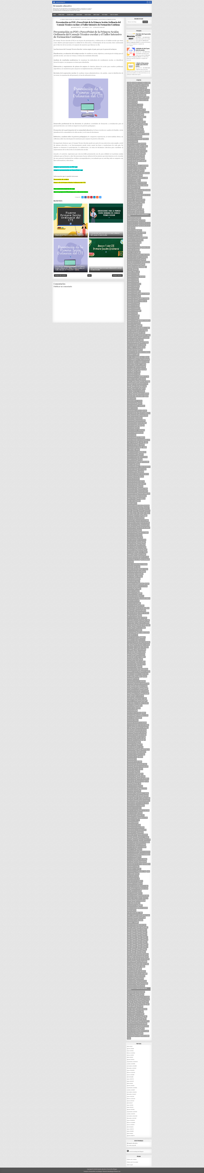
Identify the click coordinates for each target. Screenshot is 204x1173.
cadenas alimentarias (143, 185)
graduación (135, 557)
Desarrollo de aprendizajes (144, 352)
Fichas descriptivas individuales (134, 530)
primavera (146, 796)
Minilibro (133, 686)
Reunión (133, 900)
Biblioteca (142, 170)
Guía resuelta (130, 566)
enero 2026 (131, 1120)
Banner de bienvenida (141, 161)
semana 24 (145, 937)
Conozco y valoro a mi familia (133, 252)
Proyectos (139, 849)
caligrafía (142, 200)
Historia (136, 574)
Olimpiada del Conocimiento (142, 727)
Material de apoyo (131, 662)
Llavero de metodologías (144, 642)
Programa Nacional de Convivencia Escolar (136, 830)
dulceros (145, 410)
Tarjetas (142, 994)
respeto (140, 898)
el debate (146, 442)
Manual (133, 654)
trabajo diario (134, 1021)
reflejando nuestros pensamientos (135, 881)
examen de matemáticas (141, 496)
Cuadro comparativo (131, 330)
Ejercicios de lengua (131, 435)
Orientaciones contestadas (140, 732)
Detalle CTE (142, 357)
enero (140, 452)
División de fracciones (132, 403)
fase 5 (145, 513)
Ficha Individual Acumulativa (133, 523)
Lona (128, 644)
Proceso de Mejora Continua (142, 803)
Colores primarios (141, 233)
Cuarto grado (88, 14)
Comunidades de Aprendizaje (133, 245)
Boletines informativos (132, 185)
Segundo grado (70, 14)
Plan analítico (143, 752)
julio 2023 (130, 1057)
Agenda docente (130, 117)
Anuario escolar (140, 131)
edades (128, 415)
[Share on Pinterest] (91, 197)
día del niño (143, 369)
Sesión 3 (133, 959)
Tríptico (142, 1028)
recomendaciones (142, 861)
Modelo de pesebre (143, 686)
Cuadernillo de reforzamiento (133, 291)
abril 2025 (130, 1103)
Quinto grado (96, 14)
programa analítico (131, 815)
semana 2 (140, 934)
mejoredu (145, 676)
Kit (127, 610)
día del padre (130, 371)
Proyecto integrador (141, 844)
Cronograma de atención (132, 267)
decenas (143, 347)
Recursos (137, 874)
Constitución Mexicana (142, 257)
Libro (141, 630)
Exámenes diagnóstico (132, 503)
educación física (130, 418)
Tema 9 (147, 1004)
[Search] (150, 2)
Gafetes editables (142, 554)
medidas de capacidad (145, 671)
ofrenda (133, 727)
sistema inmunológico (132, 971)
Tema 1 (135, 1002)
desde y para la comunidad (133, 357)
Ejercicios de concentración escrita (135, 432)
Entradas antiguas (117, 275)
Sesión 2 (129, 959)
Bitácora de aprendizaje (132, 178)
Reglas (128, 888)
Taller (138, 983)
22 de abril (129, 90)
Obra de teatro (144, 715)
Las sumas (147, 620)
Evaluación (140, 486)
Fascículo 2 (146, 508)
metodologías (130, 683)
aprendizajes (145, 139)
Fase (128, 513)
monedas (142, 688)
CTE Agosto (129, 269)
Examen (133, 496)
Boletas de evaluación (132, 183)
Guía (139, 557)
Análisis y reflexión (139, 124)
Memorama (129, 679)
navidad (139, 700)
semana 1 (146, 927)
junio (148, 608)
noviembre (138, 708)
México (128, 686)
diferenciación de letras (142, 384)
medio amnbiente (138, 676)
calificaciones (139, 197)
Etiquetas (143, 484)
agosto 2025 (131, 1109)
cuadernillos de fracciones (133, 306)
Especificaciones (145, 462)
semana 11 (134, 930)
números (144, 713)
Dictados (134, 384)
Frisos (136, 552)
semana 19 (134, 934)
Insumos (140, 593)
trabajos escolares (131, 1026)
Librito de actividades (140, 627)
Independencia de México (132, 584)
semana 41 (139, 949)
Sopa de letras (130, 976)
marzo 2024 (130, 1074)
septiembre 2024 (132, 1087)
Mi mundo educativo (62, 6)
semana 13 (144, 930)
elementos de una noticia (132, 452)
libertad (129, 627)
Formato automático (131, 544)
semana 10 (129, 930)
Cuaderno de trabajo (131, 325)
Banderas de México (140, 156)
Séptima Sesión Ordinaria (138, 956)
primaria (141, 796)
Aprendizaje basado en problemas (134, 139)
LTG (136, 652)
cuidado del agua (131, 340)
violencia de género (145, 1036)
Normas (137, 705)
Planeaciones (130, 766)
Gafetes (135, 554)
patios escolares (137, 739)
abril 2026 (130, 1127)
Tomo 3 (132, 1019)
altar (139, 122)
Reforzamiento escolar (132, 883)
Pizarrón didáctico (131, 752)
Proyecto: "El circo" (131, 849)
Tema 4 (128, 1004)
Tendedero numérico (131, 1006)
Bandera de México (131, 156)
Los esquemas (137, 647)
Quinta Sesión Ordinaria (141, 859)
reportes (140, 893)
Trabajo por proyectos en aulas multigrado (137, 1023)
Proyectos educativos (145, 852)
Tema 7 (140, 1004)
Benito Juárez (136, 170)
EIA (143, 425)
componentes (144, 237)
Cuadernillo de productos (133, 289)
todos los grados (139, 1016)
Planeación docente (131, 764)
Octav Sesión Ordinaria (132, 725)
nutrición (138, 715)
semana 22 (134, 937)
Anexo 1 (145, 124)
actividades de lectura (132, 102)
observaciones (138, 718)
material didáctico (141, 664)
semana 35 (145, 944)
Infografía (147, 584)
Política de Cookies (132, 1159)
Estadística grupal (142, 469)
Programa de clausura (132, 817)
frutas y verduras (143, 552)
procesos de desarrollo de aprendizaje (135, 805)
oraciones (132, 730)
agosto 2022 (130, 1048)
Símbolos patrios (131, 969)
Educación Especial (143, 415)
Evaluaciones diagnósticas (144, 493)
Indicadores (141, 584)
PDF (73, 19)
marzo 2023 (130, 1055)
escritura (140, 459)
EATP (138, 413)
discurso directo (131, 396)
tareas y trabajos (131, 994)
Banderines (129, 161)
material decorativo (131, 664)
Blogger (115, 1169)
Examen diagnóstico (141, 498)
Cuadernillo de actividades (133, 274)
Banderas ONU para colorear (133, 158)
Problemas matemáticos (144, 800)
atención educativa (141, 148)
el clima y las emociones (132, 442)
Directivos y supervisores (139, 391)
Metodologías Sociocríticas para (141, 683)
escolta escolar (143, 457)
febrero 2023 (131, 1053)
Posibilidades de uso (139, 781)
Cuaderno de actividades (132, 320)
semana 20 (144, 934)
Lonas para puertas (137, 644)
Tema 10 (139, 1002)
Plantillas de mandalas (132, 774)
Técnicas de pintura (145, 999)
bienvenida (147, 173)
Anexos (141, 129)
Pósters (146, 781)
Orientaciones (130, 732)
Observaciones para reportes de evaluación (136, 722)
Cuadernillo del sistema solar (134, 296)
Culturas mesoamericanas (133, 342)
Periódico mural (130, 747)
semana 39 (145, 947)
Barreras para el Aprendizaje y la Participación (137, 166)
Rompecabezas (137, 903)
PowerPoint (77, 19)
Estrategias (129, 476)
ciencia (128, 228)
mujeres (146, 688)
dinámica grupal (135, 386)
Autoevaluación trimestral (133, 153)
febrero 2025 (131, 1098)
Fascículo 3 (129, 510)
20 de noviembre (144, 85)
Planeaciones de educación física (141, 766)
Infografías (129, 586)
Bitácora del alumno (143, 178)
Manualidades (130, 657)
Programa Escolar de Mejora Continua (135, 827)
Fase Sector (136, 515)
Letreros (148, 625)
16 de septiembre (130, 85)
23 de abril (141, 90)
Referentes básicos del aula (133, 878)
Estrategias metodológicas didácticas (135, 481)
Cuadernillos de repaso (132, 313)
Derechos (140, 350)
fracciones (140, 549)
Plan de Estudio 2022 (132, 754)
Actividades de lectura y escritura (135, 105)
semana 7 (134, 952)
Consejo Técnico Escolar (66, 19)
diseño (146, 396)
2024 (131, 88)
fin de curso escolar (131, 542)
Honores (141, 574)
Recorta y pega (142, 871)
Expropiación (146, 506)
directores (129, 393)
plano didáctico (130, 771)
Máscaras (129, 659)
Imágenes (138, 579)
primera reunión (146, 798)
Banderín (143, 158)
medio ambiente (130, 676)
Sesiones (147, 959)
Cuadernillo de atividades (132, 279)
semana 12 (139, 930)
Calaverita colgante (135, 187)
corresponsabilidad (136, 264)
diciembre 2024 (131, 1094)
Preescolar (140, 786)
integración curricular (132, 596)
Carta (140, 207)
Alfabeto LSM (140, 119)
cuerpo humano (146, 335)
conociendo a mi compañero (133, 250)
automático (142, 153)
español (139, 462)
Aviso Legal (130, 1164)
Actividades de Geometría (132, 100)
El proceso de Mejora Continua (134, 447)
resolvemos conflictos (132, 898)
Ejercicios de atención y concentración (136, 430)
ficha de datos (130, 518)
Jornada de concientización (133, 601)
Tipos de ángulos (131, 1014)
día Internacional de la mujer (133, 374)
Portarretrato (130, 781)
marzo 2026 (130, 1124)
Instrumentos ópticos (132, 593)
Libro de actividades (131, 632)
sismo (140, 969)
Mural (128, 696)
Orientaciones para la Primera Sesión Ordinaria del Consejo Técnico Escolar (105, 234)
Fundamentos (130, 554)
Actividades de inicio (143, 100)
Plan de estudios (141, 754)
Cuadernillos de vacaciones (133, 315)
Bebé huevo (129, 170)
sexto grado (146, 964)
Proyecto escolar (131, 844)
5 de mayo (147, 92)
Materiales (139, 666)
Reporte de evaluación (136, 891)
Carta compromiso (131, 209)
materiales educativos (132, 669)
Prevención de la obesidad (143, 793)
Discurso (135, 393)
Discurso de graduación (143, 393)
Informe (135, 586)
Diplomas (129, 388)
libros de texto (134, 635)
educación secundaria (132, 425)
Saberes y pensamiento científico (134, 915)
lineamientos (142, 637)
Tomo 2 (128, 1019)
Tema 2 (143, 1002)
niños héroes (130, 703)
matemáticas (135, 659)
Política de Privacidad (132, 1162)
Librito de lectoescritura (133, 630)
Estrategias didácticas (138, 476)
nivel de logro (137, 703)
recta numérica (130, 874)
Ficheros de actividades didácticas (135, 537)
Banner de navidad (131, 163)
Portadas (143, 776)
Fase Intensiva (130, 515)
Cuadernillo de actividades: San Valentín (136, 276)
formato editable (131, 547)
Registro (140, 883)
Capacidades (130, 204)
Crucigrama (141, 267)
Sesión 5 (142, 959)
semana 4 (129, 949)
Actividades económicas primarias (134, 107)
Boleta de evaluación (131, 180)
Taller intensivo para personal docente (136, 992)
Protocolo (135, 839)
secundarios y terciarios (132, 922)
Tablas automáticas (131, 981)
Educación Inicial (131, 420)
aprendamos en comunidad (143, 134)
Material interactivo (131, 666)
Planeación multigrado (142, 764)
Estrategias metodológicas (133, 479)
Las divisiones (144, 618)
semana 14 (129, 932)
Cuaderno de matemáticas (144, 320)
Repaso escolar (144, 888)
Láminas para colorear (132, 615)
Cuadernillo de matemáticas (133, 286)
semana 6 (129, 952)
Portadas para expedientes (143, 778)
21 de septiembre (143, 88)
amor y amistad (130, 124)
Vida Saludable (130, 1036)
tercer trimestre (131, 1009)
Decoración (134, 350)
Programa (140, 813)
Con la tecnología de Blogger (136, 1151)
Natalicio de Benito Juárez (140, 698)
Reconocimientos (146, 864)
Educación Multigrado (140, 420)
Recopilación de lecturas (132, 871)
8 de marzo (134, 95)
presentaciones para (131, 793)
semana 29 (129, 942)
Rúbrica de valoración (143, 908)
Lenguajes (139, 625)
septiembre (129, 956)
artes (128, 148)
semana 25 (129, 939)
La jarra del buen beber (132, 613)
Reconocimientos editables (133, 866)
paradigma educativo (131, 737)
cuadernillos (130, 301)
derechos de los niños (132, 352)
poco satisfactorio (131, 776)
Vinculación (137, 1036)
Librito (133, 627)
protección (129, 839)
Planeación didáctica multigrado (134, 761)
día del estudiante (131, 367)
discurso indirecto (140, 396)
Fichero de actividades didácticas (134, 535)
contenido (143, 259)
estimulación (141, 471)
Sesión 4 (138, 959)
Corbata (129, 264)
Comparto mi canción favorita (133, 237)
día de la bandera (131, 359)
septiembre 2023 (132, 1061)
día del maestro (136, 369)
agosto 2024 (130, 1085)
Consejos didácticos (131, 257)
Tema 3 (131, 1002)
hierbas (144, 571)
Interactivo (141, 596)
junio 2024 (130, 1081)
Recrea (148, 871)
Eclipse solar (143, 413)
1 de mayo (129, 83)
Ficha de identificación (139, 518)
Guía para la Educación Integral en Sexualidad (137, 564)
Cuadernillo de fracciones (133, 281)
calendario (147, 190)
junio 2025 (130, 1107)
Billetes (129, 175)
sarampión (136, 917)
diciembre (129, 384)
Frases (145, 549)
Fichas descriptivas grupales (143, 527)
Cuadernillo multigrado (132, 298)
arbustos (142, 146)
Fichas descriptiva (145, 525)
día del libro (130, 369)
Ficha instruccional (145, 523)
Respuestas (145, 898)
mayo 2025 (130, 1105)
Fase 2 (134, 513)
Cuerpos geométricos (132, 337)
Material (141, 659)
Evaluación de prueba (142, 488)
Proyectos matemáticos (144, 854)
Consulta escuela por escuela (133, 259)
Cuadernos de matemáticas (133, 328)
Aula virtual (130, 151)
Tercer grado (79, 14)
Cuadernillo (135, 269)
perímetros (139, 744)
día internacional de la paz (133, 376)
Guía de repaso (130, 562)
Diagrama (144, 379)
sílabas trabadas (141, 966)
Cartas (137, 212)
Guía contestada (145, 557)
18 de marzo (137, 85)
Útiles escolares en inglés (133, 1033)
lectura (136, 622)
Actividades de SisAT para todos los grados (142, 49)
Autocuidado (136, 151)
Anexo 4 (137, 126)
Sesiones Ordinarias (131, 961)
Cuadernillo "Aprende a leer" (133, 272)
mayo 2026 (130, 1129)
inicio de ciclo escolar (142, 586)
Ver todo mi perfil (131, 1145)
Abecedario (140, 95)
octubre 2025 (131, 1113)
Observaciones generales (132, 720)
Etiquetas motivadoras (132, 486)
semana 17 (145, 932)
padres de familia (142, 735)
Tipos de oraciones (140, 1014)
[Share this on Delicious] (100, 197)
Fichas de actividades (135, 525)
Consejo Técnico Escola (132, 254)
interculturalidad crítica (133, 598)
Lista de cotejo (141, 640)
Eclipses (148, 413)
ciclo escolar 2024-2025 (144, 223)
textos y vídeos (139, 1011)
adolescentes (137, 114)
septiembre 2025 (132, 1111)
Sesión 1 (146, 956)
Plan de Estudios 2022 (132, 757)
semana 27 (140, 939)
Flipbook (139, 542)
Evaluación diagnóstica (132, 491)
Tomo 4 (136, 1019)
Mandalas (129, 654)
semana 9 (144, 952)
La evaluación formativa (140, 610)
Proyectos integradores (132, 854)
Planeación (140, 757)
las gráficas (130, 620)
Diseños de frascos (131, 398)
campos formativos (140, 202)
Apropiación (143, 144)
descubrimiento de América (133, 354)
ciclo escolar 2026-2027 (144, 225)
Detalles (147, 357)
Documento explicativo (132, 408)
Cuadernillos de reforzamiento (134, 310)
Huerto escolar (130, 576)
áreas (146, 146)
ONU (128, 730)
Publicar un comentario (99, 27)
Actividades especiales (132, 109)
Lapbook (140, 615)
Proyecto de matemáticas (132, 842)
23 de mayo (147, 90)
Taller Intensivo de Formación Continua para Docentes (137, 988)
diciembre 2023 (131, 1068)
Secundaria (140, 920)
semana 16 (140, 932)
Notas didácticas (131, 708)
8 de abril (129, 95)
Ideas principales (138, 576)
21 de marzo (136, 88)
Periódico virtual (139, 747)
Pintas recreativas (131, 749)
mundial (129, 693)
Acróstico (129, 97)
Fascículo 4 (135, 510)
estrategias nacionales (132, 484)
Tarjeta (137, 994)
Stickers (136, 976)
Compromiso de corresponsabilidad (135, 240)
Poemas (138, 776)
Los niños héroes (144, 647)
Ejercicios (137, 428)
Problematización (131, 803)
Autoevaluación (143, 151)
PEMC (139, 742)
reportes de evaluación (132, 895)
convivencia (147, 262)
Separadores (145, 954)
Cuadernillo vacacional (144, 298)
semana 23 (140, 937)
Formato (144, 542)
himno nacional (130, 574)
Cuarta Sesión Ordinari (142, 330)
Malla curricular (141, 652)
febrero (145, 515)
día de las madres (145, 362)
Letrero (143, 625)
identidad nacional (131, 579)
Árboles (137, 146)
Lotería (135, 649)
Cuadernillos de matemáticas (133, 308)
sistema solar (130, 973)
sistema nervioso (142, 971)
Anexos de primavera (131, 131)
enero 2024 (130, 1070)
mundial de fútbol (136, 693)
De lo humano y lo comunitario (134, 347)
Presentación (83, 19)
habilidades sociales (143, 569)
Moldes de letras (135, 688)
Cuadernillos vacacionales (133, 318)
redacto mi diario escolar (133, 876)
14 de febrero (147, 83)
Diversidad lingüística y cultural (134, 401)
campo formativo (131, 202)
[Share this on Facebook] (85, 197)
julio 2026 (130, 1133)
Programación (140, 832)
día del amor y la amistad (140, 364)
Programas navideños (143, 835)
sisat (137, 969)
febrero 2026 (131, 1122)
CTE (146, 267)
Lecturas (129, 625)
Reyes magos (130, 903)
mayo (139, 669)
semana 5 (145, 949)
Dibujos (137, 381)
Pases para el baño (141, 737)
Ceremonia (138, 218)
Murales (132, 696)
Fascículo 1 (140, 508)
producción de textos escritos (134, 808)
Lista (136, 640)
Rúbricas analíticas (131, 910)
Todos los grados (114, 14)
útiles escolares (145, 1031)
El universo (137, 449)
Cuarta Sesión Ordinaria (132, 332)
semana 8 (139, 952)
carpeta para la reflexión (132, 207)
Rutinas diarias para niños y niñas (134, 913)
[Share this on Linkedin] (94, 197)
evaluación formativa (143, 491)
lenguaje (134, 625)
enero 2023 (130, 1050)
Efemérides (140, 425)
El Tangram (144, 447)
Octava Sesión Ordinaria (143, 725)
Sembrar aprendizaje (131, 954)
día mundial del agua (144, 376)
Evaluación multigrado (132, 493)
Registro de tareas (144, 886)
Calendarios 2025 (131, 197)
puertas (139, 856)
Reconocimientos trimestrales (134, 869)
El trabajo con (130, 449)
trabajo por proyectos (144, 1021)
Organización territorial (140, 730)
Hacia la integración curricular (134, 571)
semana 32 (129, 944)
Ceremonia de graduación (132, 220)
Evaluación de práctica (132, 488)
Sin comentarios (146, 37)
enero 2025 (130, 1096)
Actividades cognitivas (144, 97)
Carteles (142, 212)
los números (130, 649)
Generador (129, 557)
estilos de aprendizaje (132, 471)
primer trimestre (138, 798)
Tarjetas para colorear (132, 999)
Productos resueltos (132, 813)
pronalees (135, 837)
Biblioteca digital (131, 173)
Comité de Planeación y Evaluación (134, 235)
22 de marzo (135, 90)
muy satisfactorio (139, 696)
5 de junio (142, 92)
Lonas (131, 644)
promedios (129, 837)
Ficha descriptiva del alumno (142, 520)
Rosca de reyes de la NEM (132, 905)
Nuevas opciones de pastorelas (134, 713)
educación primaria (142, 423)
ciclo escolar (142, 220)
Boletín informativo (142, 183)
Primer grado (61, 14)
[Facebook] (147, 2)
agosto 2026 (130, 1135)
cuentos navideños (138, 335)
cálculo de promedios (132, 190)
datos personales (142, 345)
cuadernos (139, 325)
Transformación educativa (143, 1026)
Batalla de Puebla (142, 168)
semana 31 (145, 942)
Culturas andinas (139, 340)
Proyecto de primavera (144, 842)
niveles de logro (130, 705)
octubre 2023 (131, 1063)
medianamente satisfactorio (133, 671)
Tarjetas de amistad (131, 997)
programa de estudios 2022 (133, 820)
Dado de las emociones (132, 345)
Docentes (140, 403)
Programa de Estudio (142, 817)
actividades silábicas (132, 112)
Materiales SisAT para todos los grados (143, 34)
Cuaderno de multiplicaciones (133, 323)
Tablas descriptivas (131, 983)
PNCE (142, 774)
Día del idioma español (141, 367)
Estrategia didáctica (144, 474)
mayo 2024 (130, 1079)
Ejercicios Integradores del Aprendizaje (136, 437)
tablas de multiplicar (141, 981)
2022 (128, 88)
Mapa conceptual (138, 657)
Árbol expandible (131, 146)
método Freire (136, 679)
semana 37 (135, 947)
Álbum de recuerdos (131, 119)
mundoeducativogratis (60, 2)
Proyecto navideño (142, 847)
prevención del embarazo (132, 796)
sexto (141, 964)
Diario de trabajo (131, 381)
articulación (133, 148)
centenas (133, 218)
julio (145, 608)
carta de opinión (140, 209)
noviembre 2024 (132, 1092)
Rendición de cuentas (135, 888)
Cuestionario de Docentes (143, 337)
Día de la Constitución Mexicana (142, 359)
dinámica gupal (143, 386)
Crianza (143, 264)
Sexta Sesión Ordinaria (142, 961)
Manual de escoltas (140, 654)
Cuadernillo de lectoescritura (134, 284)
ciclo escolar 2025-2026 (132, 225)
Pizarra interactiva (145, 749)
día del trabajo (137, 371)
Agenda (142, 114)
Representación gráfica (143, 895)
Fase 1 (131, 513)
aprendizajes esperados (132, 141)
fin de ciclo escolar (141, 540)
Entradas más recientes (60, 275)
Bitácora (140, 175)
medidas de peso (130, 674)
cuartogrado (130, 335)
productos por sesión (144, 810)
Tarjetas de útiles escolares (143, 997)
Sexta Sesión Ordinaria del (133, 964)
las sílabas (141, 620)
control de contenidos (138, 262)
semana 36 (129, 947)
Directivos (129, 391)
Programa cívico (140, 815)
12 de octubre (140, 83)
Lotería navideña (130, 652)
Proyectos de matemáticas (133, 852)
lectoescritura (130, 622)
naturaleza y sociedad (132, 700)
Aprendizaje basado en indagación (134, 136)
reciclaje (136, 861)
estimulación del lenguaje (132, 474)
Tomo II (144, 1019)
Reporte (129, 891)
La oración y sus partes (143, 613)
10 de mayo (134, 83)
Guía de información (145, 559)
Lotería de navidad (142, 649)
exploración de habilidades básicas (135, 506)
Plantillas (137, 771)
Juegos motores (139, 608)
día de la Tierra (137, 362)
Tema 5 (132, 1004)
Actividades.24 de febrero (143, 112)
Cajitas (128, 187)
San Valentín (130, 917)
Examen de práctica (131, 498)
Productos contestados (132, 810)
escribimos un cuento (132, 459)
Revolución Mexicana (140, 900)
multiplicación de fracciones (133, 691)
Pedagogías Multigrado (132, 742)
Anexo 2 (128, 126)
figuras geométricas (131, 540)
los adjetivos (130, 647)
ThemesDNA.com (93, 1171)
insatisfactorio (130, 588)
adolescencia (130, 114)
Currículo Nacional (144, 342)
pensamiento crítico (131, 744)
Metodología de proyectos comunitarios (136, 681)
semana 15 (134, 932)
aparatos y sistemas (131, 134)
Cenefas (129, 218)
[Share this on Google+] (88, 197)
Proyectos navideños (132, 856)
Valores (141, 1033)
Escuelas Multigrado (131, 462)
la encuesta (131, 610)
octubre (129, 727)
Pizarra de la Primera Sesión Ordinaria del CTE (69, 235)
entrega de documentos (132, 454)
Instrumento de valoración (133, 591)
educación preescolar (132, 423)
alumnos (143, 122)
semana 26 (135, 939)
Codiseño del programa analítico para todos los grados (142, 64)
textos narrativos (131, 1011)
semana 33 (135, 944)
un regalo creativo (131, 1031)
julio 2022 (129, 1046)
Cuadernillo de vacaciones (143, 293)
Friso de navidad (130, 552)
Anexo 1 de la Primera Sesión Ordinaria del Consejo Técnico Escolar (106, 269)
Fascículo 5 (141, 510)
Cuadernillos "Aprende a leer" (140, 301)
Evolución (129, 496)
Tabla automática (131, 978)
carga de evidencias (137, 204)
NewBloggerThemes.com (114, 1171)
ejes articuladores (141, 440)
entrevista (141, 454)
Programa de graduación (132, 822)
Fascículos (147, 510)
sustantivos (142, 976)
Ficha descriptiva (131, 520)
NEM (143, 700)
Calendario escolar (131, 195)
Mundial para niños (144, 693)
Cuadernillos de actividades (133, 303)
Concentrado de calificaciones (134, 247)
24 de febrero (130, 92)
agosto (144, 117)
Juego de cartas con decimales (134, 603)
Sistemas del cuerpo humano (140, 973)
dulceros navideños (131, 413)
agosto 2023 (130, 1059)
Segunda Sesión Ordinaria (132, 925)
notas (141, 705)
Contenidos (129, 262)
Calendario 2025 (139, 192)
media (142, 669)
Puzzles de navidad (131, 859)
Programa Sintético (131, 832)
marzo (143, 657)
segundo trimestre (131, 927)
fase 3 (138, 513)
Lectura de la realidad (144, 622)
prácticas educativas (132, 786)
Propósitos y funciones (143, 837)
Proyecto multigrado (132, 847)
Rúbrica (140, 905)
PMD (139, 774)
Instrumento (138, 588)
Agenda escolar (138, 117)
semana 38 (140, 947)
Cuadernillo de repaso (132, 293)
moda (137, 686)
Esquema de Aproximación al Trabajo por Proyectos (138, 466)
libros (128, 635)
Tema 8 (143, 1004)
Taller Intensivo (144, 983)
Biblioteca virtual (140, 173)
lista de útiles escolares (132, 642)
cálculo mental (141, 190)
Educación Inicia (138, 418)
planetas (141, 769)
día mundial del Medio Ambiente (134, 379)
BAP (137, 163)
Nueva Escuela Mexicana (132, 710)
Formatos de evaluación (141, 547)
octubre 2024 (131, 1090)
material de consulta (140, 662)
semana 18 (129, 934)
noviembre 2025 (132, 1116)
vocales (129, 1038)
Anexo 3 (133, 126)
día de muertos (130, 364)
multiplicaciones (144, 691)
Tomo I (140, 1019)
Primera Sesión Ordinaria (92, 19)
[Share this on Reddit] (97, 197)
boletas (138, 180)
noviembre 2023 (132, 1066)
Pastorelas (129, 739)
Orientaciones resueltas (132, 735)
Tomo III (129, 1021)
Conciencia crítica (146, 247)
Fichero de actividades (143, 532)
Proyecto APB (147, 839)
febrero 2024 (131, 1072)
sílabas (134, 966)
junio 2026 (130, 1131)
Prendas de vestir (143, 788)
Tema (128, 1002)
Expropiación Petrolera (132, 508)
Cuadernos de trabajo (145, 328)
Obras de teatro (130, 718)
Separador (139, 954)
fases (141, 515)
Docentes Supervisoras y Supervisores (136, 406)
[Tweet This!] (82, 197)
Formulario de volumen (132, 549)
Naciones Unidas (130, 698)
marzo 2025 (130, 1100)
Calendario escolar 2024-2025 (143, 195)
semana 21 (129, 937)
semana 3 (135, 942)
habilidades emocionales (132, 569)
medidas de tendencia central (141, 674)
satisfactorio (142, 917)
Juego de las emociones (132, 605)
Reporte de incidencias (132, 893)
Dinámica (129, 386)
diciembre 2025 (131, 1118)
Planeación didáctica (131, 759)
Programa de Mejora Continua (133, 825)
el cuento (141, 442)
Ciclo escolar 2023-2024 (132, 223)
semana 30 (139, 942)
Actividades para (141, 109)
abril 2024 (130, 1076)
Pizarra (138, 749)
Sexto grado (104, 14)
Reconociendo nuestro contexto (134, 864)
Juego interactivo (131, 608)
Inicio (54, 14)
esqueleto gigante (131, 464)
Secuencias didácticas (132, 920)
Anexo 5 (141, 126)
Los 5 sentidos (146, 644)
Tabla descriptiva (140, 978)
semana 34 (140, 944)
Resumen (129, 900)
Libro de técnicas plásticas (143, 632)
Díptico (143, 388)
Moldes (128, 688)
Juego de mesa (141, 605)
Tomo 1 (145, 1016)
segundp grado (140, 927)
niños (146, 700)
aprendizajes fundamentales (133, 144)
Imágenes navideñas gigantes (133, 581)
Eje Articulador (130, 428)
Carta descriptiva (131, 212)
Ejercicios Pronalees (131, 440)
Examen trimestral (131, 501)
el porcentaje (141, 445)
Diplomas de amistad (136, 388)
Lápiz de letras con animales (133, 618)
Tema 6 (136, 1004)
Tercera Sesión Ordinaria (141, 1009)
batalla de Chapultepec (132, 168)
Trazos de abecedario (132, 1028)
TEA (139, 999)
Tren (139, 1028)
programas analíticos (132, 835)
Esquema (138, 464)
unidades (138, 1031)
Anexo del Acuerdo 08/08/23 (133, 129)
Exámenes (138, 501)
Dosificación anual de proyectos (134, 410)
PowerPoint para (137, 783)
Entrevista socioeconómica (133, 457)
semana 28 (145, 939)
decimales (129, 350)
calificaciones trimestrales (133, 200)
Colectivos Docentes (132, 233)
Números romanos (131, 715)
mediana (146, 669)
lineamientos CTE (131, 640)
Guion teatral (137, 566)
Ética (139, 484)
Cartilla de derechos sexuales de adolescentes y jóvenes (138, 215)
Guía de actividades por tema (133, 559)
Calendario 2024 (130, 192)
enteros (144, 452)
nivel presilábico (144, 703)
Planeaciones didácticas (132, 769)
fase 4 (141, 513)
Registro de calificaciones (133, 886)
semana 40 (134, 949)
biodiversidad (135, 175)
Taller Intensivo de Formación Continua (107, 19)
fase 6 (148, 513)
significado (129, 966)
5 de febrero (136, 92)
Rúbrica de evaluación (132, 908)
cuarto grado (142, 332)
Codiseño (133, 228)
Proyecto (141, 839)
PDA (142, 739)
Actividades (135, 97)
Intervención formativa (145, 598)
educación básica (135, 415)
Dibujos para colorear (145, 381)
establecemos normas (132, 469)
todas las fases (130, 1016)
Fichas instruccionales (132, 532)
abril (145, 95)
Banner (134, 161)
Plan (138, 752)
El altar (148, 440)
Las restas (136, 620)
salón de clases (146, 915)
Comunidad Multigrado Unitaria (134, 242)
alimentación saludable (132, 122)
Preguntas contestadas (132, 788)
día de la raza (130, 362)
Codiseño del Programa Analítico (134, 230)
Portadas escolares (131, 778)
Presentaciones (137, 791)
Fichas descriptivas (131, 527)
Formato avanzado (141, 544)
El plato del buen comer (132, 445)
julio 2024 (130, 1083)
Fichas (128, 525)
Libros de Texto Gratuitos (133, 637)
